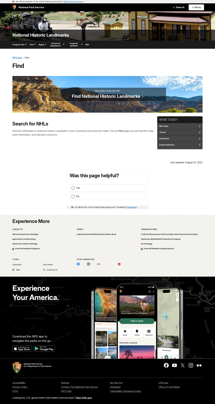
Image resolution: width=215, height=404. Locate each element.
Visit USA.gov (83, 397)
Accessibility (19, 382)
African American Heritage (25, 234)
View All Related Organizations (159, 248)
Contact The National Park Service (79, 386)
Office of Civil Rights (169, 386)
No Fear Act (116, 382)
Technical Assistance (55, 44)
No (77, 196)
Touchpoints (132, 207)
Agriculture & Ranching (24, 239)
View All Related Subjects (27, 248)
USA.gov (163, 382)
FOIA (15, 391)
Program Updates (74, 44)
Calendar (17, 264)
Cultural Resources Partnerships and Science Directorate (169, 234)
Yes (78, 187)
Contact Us (52, 270)
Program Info (18, 44)
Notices (65, 382)
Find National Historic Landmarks (106, 96)
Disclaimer (115, 386)
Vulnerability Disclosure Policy (125, 391)
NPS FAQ (66, 391)
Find (32, 44)
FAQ (87, 44)
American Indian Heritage (24, 243)
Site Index (48, 264)
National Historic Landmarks (40, 35)
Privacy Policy (20, 386)
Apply (41, 44)
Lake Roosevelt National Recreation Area (96, 234)
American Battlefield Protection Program (161, 239)
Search (179, 7)
